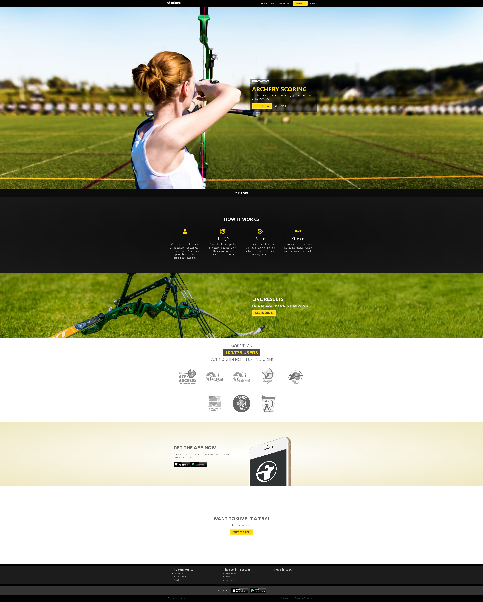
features (264, 3)
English (182, 598)
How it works (229, 574)
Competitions (178, 574)
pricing (273, 3)
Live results (229, 580)
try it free (241, 532)
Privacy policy (286, 598)
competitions (284, 3)
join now (300, 3)
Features (227, 577)
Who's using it (179, 577)
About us (176, 580)
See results (264, 312)
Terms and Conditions (304, 598)
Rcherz (176, 2)
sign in (313, 3)
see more (243, 192)
